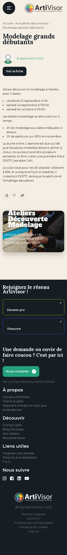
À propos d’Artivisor (16, 397)
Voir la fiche (14, 71)
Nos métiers (11, 433)
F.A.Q (6, 462)
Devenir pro (16, 310)
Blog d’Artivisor (13, 429)
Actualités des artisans (31, 23)
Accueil (8, 23)
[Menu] (9, 8)
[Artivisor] (43, 8)
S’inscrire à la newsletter (20, 457)
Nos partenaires (14, 438)
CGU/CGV (33, 518)
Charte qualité (13, 401)
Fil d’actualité (12, 425)
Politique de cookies (33, 527)
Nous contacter (17, 371)
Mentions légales (33, 514)
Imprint (33, 531)
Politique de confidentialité (33, 523)
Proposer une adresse (18, 453)
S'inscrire (14, 329)
